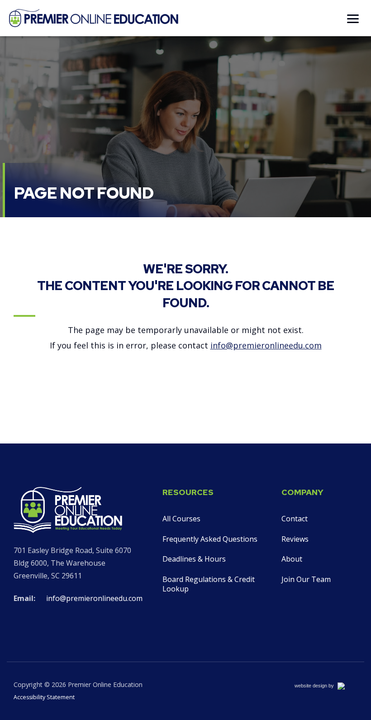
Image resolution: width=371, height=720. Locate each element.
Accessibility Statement (44, 697)
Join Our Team (306, 579)
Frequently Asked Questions (209, 539)
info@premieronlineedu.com (266, 345)
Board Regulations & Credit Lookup (208, 584)
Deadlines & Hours (194, 559)
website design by (324, 687)
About (291, 559)
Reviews (295, 539)
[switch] (353, 18)
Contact (294, 519)
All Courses (181, 519)
